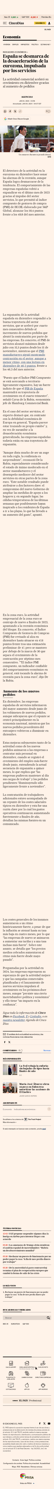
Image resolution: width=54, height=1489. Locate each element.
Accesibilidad (45, 1463)
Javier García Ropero (28, 1096)
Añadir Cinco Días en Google (18, 119)
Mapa (14, 1467)
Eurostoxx (15, 1324)
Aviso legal (24, 1460)
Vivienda (6, 45)
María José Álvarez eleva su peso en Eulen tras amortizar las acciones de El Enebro (34, 1088)
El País (47, 29)
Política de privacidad (31, 1463)
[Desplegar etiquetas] (49, 1109)
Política (35, 45)
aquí (44, 1129)
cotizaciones (11, 1389)
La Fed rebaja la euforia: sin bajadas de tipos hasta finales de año (34, 1069)
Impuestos (25, 45)
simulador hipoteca (27, 1367)
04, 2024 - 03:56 (27, 101)
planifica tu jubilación (10, 1378)
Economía (11, 37)
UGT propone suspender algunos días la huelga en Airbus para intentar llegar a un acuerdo (26, 1236)
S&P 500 (25, 17)
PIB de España (34, 388)
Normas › (47, 1050)
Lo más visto (9, 1286)
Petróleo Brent (47, 17)
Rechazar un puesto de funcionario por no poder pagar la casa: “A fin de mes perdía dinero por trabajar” (27, 1259)
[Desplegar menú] (5, 23)
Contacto (15, 1460)
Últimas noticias (12, 1228)
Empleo (15, 45)
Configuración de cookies (12, 1463)
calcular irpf (11, 1367)
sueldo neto (43, 1367)
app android (43, 1389)
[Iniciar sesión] (49, 23)
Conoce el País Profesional (27, 1400)
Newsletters (25, 1467)
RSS (18, 1467)
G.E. (20, 1075)
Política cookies (35, 1460)
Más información (9, 1122)
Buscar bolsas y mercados (17, 1310)
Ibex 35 (7, 17)
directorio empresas (43, 1377)
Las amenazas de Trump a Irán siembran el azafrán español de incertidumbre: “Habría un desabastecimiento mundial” (26, 1248)
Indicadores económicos (14, 52)
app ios (27, 1389)
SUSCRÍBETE (40, 23)
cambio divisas (27, 1377)
